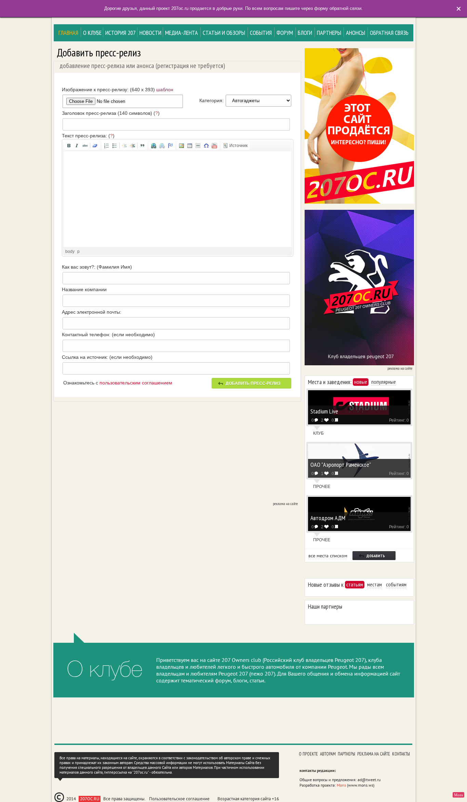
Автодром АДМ (327, 517)
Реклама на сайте (373, 754)
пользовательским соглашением (135, 382)
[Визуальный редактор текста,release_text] (177, 199)
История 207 (120, 33)
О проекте (308, 754)
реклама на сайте (285, 503)
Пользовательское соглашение (179, 799)
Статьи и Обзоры (224, 33)
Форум (285, 33)
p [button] (78, 251)
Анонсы (355, 33)
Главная (68, 33)
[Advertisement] (176, 453)
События (261, 33)
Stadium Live (324, 410)
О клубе (92, 33)
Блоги (305, 33)
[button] (69, 145)
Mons (341, 785)
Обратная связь (389, 33)
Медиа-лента (181, 33)
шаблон (164, 89)
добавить (375, 555)
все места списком (327, 556)
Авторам (328, 754)
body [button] (70, 251)
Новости (150, 33)
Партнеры (329, 33)
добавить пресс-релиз (253, 383)
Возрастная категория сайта (244, 799)
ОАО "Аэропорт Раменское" (340, 464)
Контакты (401, 754)
